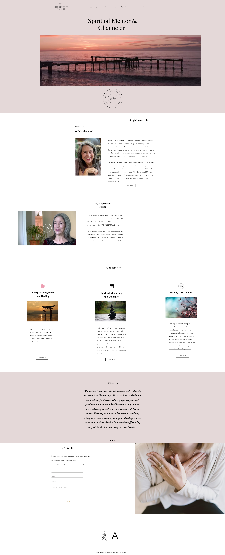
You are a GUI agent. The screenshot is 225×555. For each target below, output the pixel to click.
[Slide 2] (112, 440)
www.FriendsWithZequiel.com (180, 349)
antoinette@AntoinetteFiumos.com (63, 460)
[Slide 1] (110, 440)
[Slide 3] (114, 440)
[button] (74, 243)
